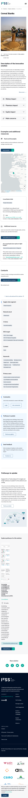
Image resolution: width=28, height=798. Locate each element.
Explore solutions (11, 8)
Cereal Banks (4, 599)
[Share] (22, 665)
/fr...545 (14, 257)
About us (17, 723)
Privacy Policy (8, 791)
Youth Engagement (19, 707)
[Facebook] (12, 665)
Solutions (5, 8)
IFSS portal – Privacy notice (7, 732)
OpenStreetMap (8, 190)
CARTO (7, 191)
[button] (13, 173)
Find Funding (18, 700)
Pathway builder (7, 506)
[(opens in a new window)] (4, 700)
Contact (3, 728)
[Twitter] (17, 665)
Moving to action (19, 703)
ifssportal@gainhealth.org (7, 696)
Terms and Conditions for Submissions (9, 735)
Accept (5, 795)
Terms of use (4, 739)
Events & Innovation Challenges (17, 712)
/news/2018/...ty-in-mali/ (13, 217)
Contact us (8, 456)
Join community (16, 405)
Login (6, 405)
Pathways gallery (9, 434)
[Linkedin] (7, 665)
